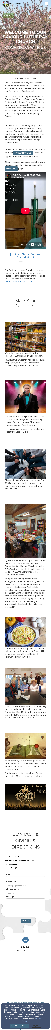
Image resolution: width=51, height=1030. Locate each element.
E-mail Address (13, 881)
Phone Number (12, 889)
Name (9, 874)
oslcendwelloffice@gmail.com (18, 281)
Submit (25, 921)
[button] (23, 153)
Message (10, 896)
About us (8, 15)
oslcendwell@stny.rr (13, 868)
